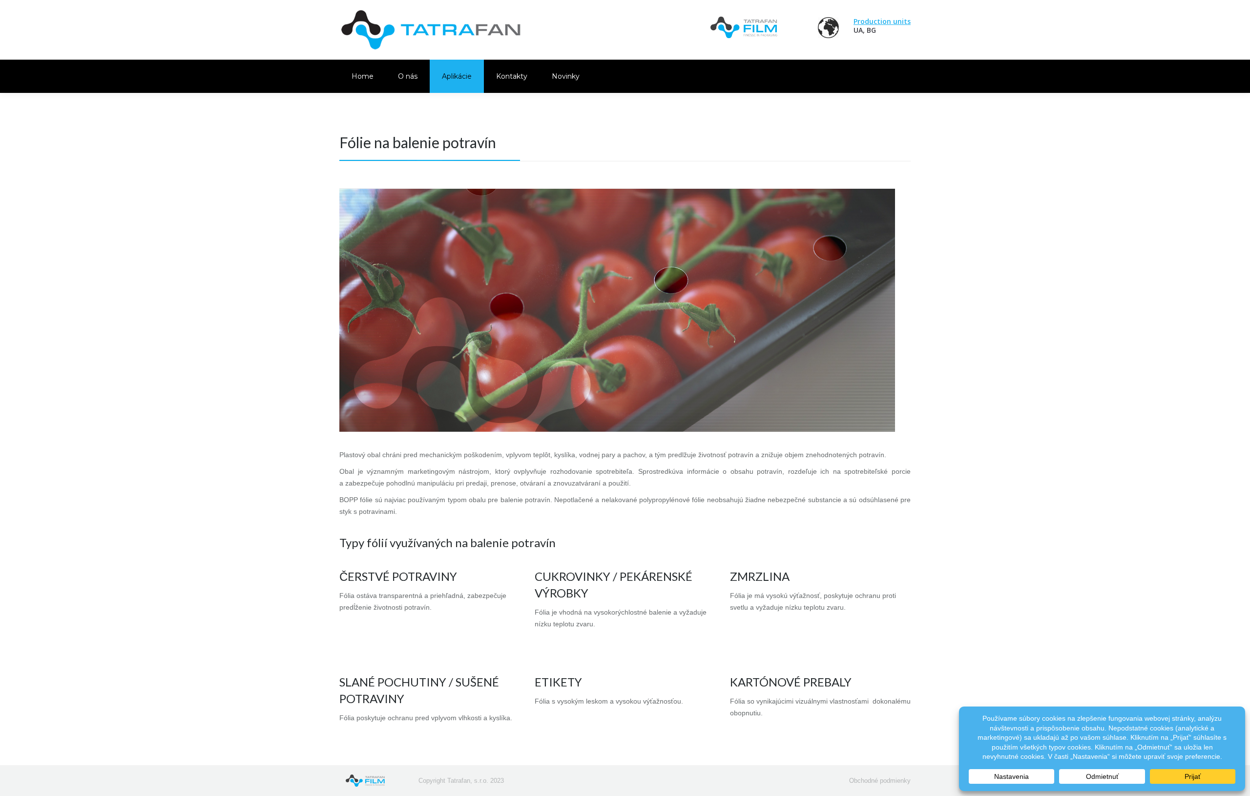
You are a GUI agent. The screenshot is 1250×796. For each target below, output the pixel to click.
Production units (882, 21)
